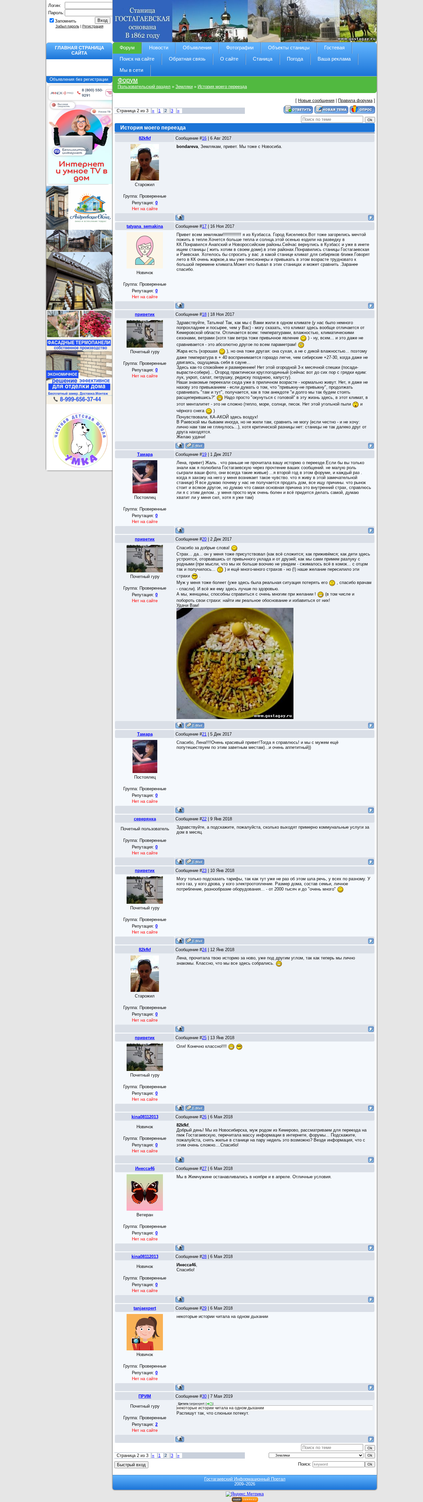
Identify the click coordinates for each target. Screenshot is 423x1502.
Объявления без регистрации (79, 79)
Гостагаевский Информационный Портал (245, 1479)
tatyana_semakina (145, 226)
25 (204, 1037)
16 (204, 138)
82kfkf (145, 138)
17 (204, 226)
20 (204, 539)
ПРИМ (144, 1396)
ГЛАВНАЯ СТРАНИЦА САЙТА (79, 50)
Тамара (145, 454)
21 (204, 734)
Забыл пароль (67, 26)
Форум (128, 80)
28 (204, 1256)
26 (204, 1116)
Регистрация (92, 26)
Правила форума (355, 100)
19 (204, 454)
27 (204, 1168)
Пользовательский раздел (144, 86)
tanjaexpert (145, 1308)
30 (204, 1396)
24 (204, 949)
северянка (145, 818)
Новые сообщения (316, 100)
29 (204, 1308)
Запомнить (65, 21)
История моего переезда (222, 86)
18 (204, 314)
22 (204, 818)
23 (204, 870)
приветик (145, 314)
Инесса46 (145, 1168)
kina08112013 (145, 1116)
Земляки (184, 86)
